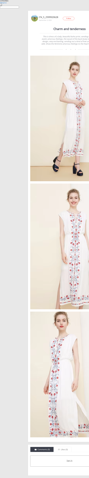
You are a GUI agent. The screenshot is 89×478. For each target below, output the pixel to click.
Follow (68, 18)
